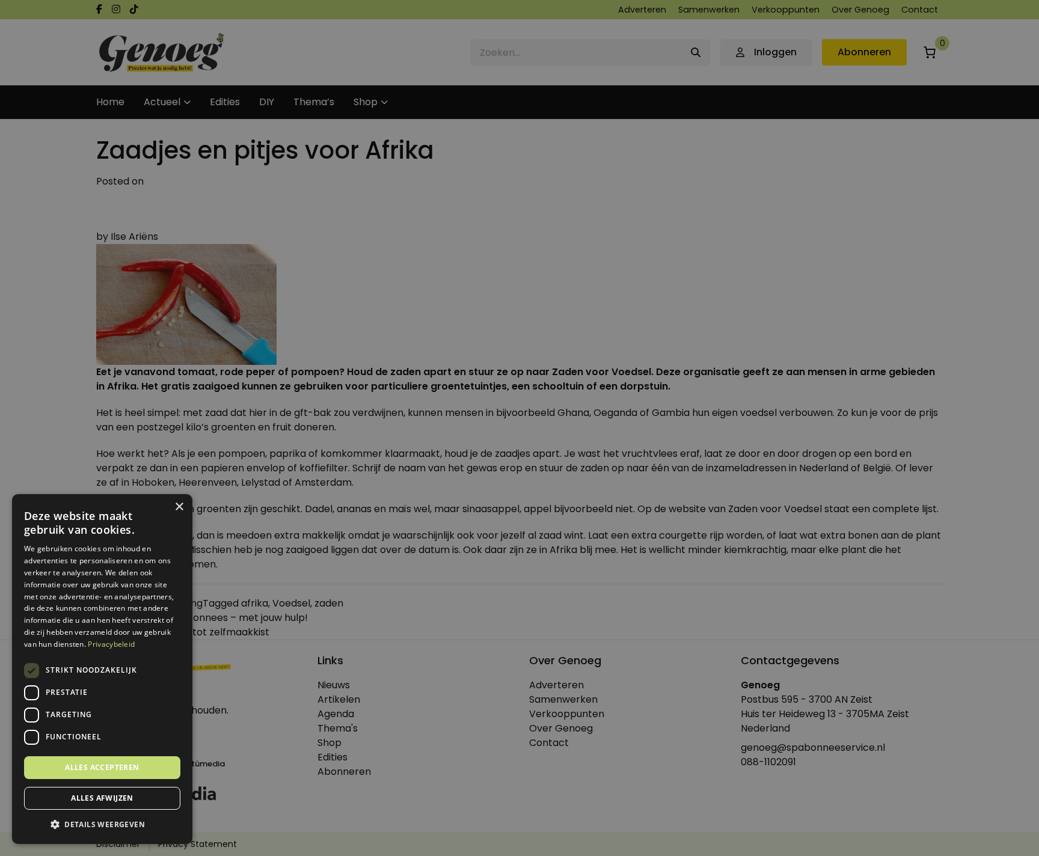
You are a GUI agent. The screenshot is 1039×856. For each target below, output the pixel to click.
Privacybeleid (111, 644)
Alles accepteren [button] (102, 767)
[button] (102, 825)
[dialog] (519, 428)
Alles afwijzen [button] (102, 798)
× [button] (178, 507)
